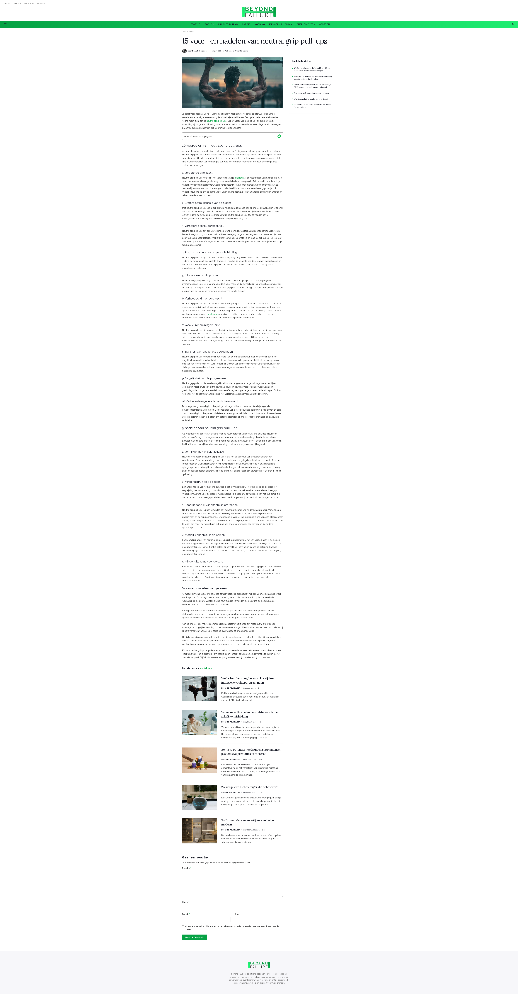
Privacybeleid (28, 3)
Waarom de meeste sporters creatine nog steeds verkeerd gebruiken (313, 77)
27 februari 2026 (251, 830)
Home (184, 32)
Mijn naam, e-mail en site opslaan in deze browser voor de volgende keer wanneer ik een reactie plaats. (232, 927)
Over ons (17, 3)
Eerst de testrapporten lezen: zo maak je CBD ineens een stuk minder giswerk (312, 86)
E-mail (186, 914)
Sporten (324, 24)
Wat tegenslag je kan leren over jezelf (311, 99)
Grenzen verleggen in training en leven (311, 93)
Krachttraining (228, 24)
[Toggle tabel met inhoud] (279, 136)
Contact (7, 3)
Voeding (260, 24)
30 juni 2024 (217, 51)
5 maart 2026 (250, 792)
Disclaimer (40, 3)
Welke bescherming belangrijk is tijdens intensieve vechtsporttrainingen (312, 69)
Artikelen (192, 32)
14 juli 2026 (249, 688)
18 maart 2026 (250, 759)
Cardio (246, 24)
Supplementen (306, 24)
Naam (186, 902)
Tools (208, 24)
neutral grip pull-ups (216, 121)
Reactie (187, 868)
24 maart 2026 (250, 722)
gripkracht (239, 178)
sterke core (213, 314)
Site (237, 914)
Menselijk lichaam (281, 24)
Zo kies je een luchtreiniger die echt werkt (249, 787)
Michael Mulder (233, 688)
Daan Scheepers (199, 51)
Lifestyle (194, 24)
